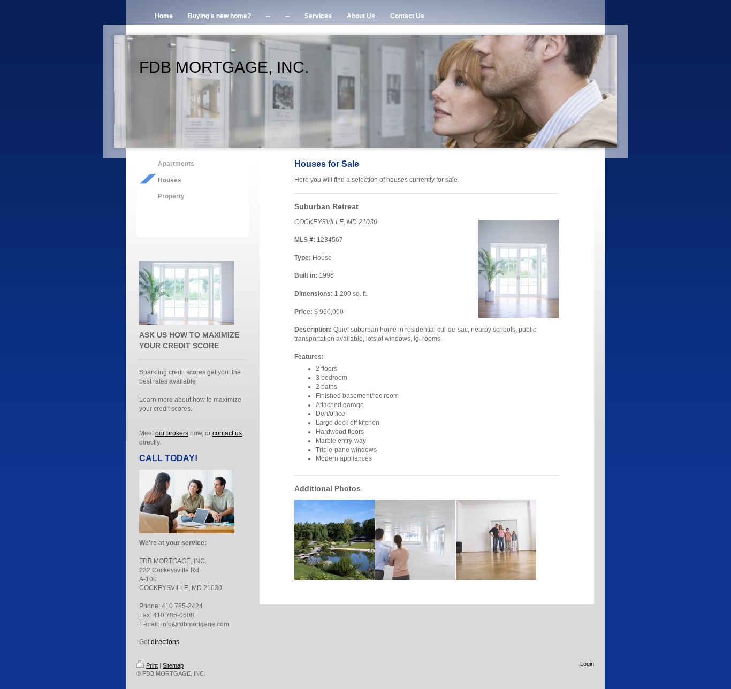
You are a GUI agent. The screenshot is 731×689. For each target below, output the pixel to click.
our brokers (171, 433)
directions (165, 642)
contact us (227, 433)
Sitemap (173, 665)
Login (587, 664)
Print (152, 665)
